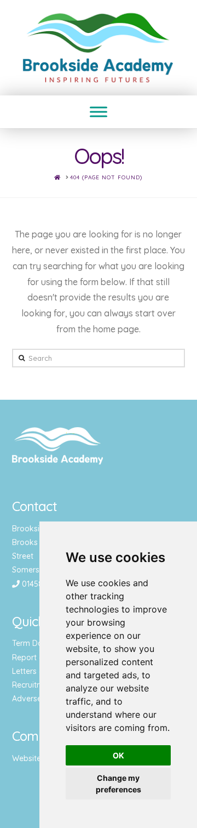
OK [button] (118, 755)
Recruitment (33, 685)
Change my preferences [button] (118, 783)
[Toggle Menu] (98, 112)
